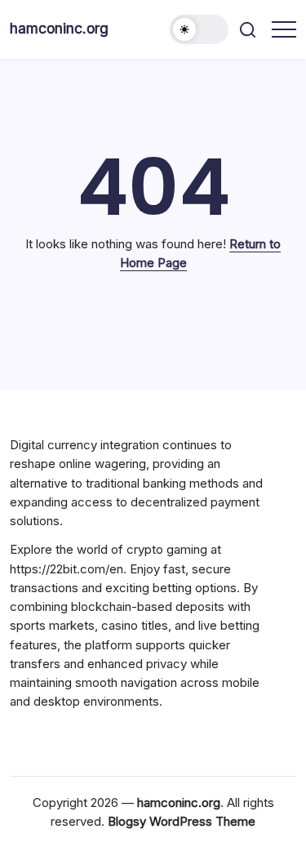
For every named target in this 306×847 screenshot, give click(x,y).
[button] (199, 29)
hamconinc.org (59, 28)
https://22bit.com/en (66, 569)
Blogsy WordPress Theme (181, 821)
